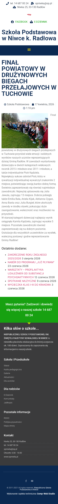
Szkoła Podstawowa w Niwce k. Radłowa (29, 35)
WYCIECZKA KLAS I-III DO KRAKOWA (29, 284)
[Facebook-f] (26, 481)
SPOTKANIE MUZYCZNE (22, 280)
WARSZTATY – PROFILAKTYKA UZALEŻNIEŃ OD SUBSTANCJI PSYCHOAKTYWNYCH (26, 273)
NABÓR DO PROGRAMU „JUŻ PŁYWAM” (31, 262)
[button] (29, 49)
